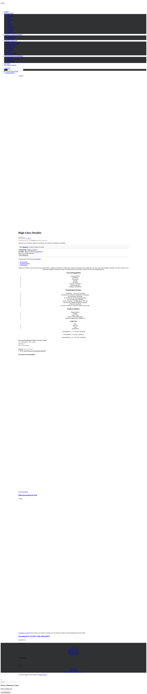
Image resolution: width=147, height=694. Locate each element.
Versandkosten (28, 238)
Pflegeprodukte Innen (13, 44)
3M (8, 22)
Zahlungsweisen (73, 654)
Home (6, 11)
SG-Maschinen (11, 33)
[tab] (23, 262)
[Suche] (9, 682)
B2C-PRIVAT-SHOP (10, 65)
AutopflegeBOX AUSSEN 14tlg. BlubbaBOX (34, 636)
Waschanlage (11, 36)
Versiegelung (10, 54)
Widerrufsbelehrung (73, 650)
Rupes (9, 21)
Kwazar (9, 25)
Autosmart (10, 30)
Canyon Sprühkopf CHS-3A (15, 59)
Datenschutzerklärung (73, 653)
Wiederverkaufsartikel (13, 56)
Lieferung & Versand (73, 651)
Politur (9, 51)
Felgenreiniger (11, 37)
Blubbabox (10, 16)
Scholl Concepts (11, 27)
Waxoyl (9, 24)
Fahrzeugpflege (10, 40)
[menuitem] (75, 11)
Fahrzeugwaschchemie (13, 34)
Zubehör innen (11, 45)
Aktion (6, 63)
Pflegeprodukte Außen (13, 42)
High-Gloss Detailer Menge (25, 253)
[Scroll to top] (2, 679)
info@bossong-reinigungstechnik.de (35, 351)
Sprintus (9, 31)
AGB (73, 647)
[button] (7, 68)
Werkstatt (10, 50)
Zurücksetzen (39, 251)
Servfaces (10, 28)
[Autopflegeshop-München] (73, 6)
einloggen (25, 247)
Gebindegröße (22, 250)
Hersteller (8, 13)
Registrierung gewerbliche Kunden (73, 672)
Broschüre (73, 669)
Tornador (9, 19)
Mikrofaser (10, 48)
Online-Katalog (73, 670)
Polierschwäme (11, 53)
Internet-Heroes (43, 674)
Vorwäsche (10, 39)
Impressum (73, 648)
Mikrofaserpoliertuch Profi (27, 495)
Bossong (9, 14)
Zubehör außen (11, 47)
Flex (8, 18)
